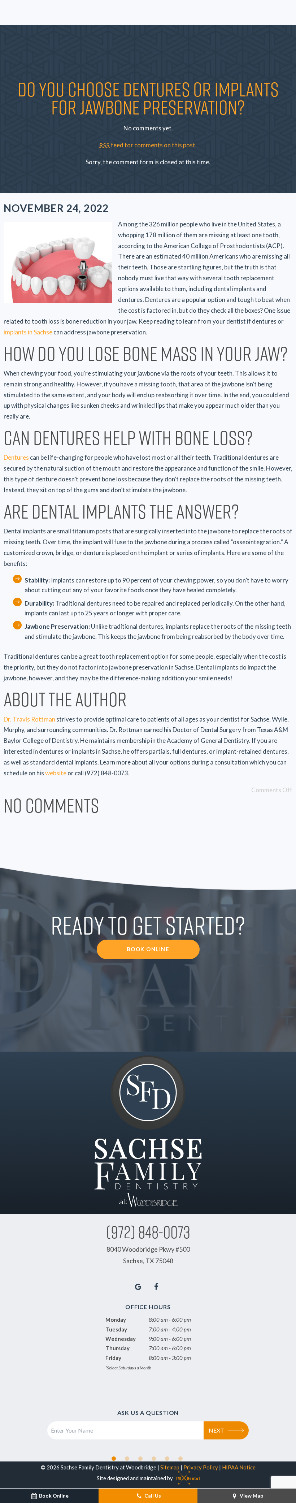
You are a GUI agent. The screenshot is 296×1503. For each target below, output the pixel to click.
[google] (138, 1286)
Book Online (148, 949)
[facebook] (156, 1286)
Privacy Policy (200, 1467)
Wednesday (120, 1338)
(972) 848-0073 (148, 1231)
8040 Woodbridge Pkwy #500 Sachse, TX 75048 (148, 1255)
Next (216, 1430)
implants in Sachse (28, 332)
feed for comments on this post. (148, 145)
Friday (113, 1358)
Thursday (117, 1348)
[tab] (114, 1458)
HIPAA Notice (239, 1467)
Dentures (16, 457)
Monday (115, 1319)
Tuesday (116, 1329)
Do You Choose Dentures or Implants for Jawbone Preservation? (148, 97)
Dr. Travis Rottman (29, 719)
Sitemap (169, 1467)
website (55, 773)
